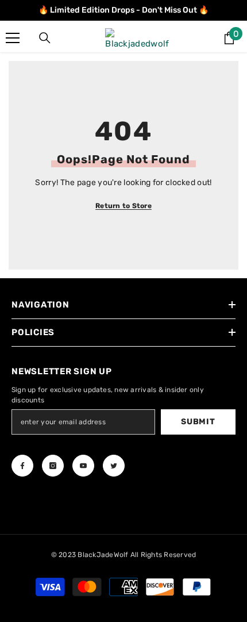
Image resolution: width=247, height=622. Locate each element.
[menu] (13, 38)
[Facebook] (22, 466)
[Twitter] (114, 466)
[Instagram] (53, 466)
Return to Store (123, 206)
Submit (198, 422)
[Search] (45, 38)
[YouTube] (83, 466)
